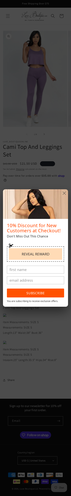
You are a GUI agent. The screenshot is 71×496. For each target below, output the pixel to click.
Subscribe (35, 293)
